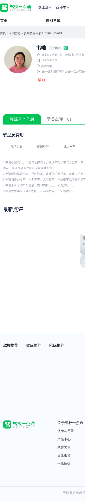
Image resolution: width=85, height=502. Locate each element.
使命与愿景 (65, 431)
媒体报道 (64, 455)
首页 (3, 21)
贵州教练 (29, 33)
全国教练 (15, 33)
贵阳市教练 (46, 33)
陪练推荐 (56, 345)
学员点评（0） (60, 119)
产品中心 (64, 439)
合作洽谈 (64, 464)
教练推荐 (33, 345)
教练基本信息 (22, 119)
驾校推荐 (10, 345)
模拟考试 (53, 21)
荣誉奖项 (64, 447)
